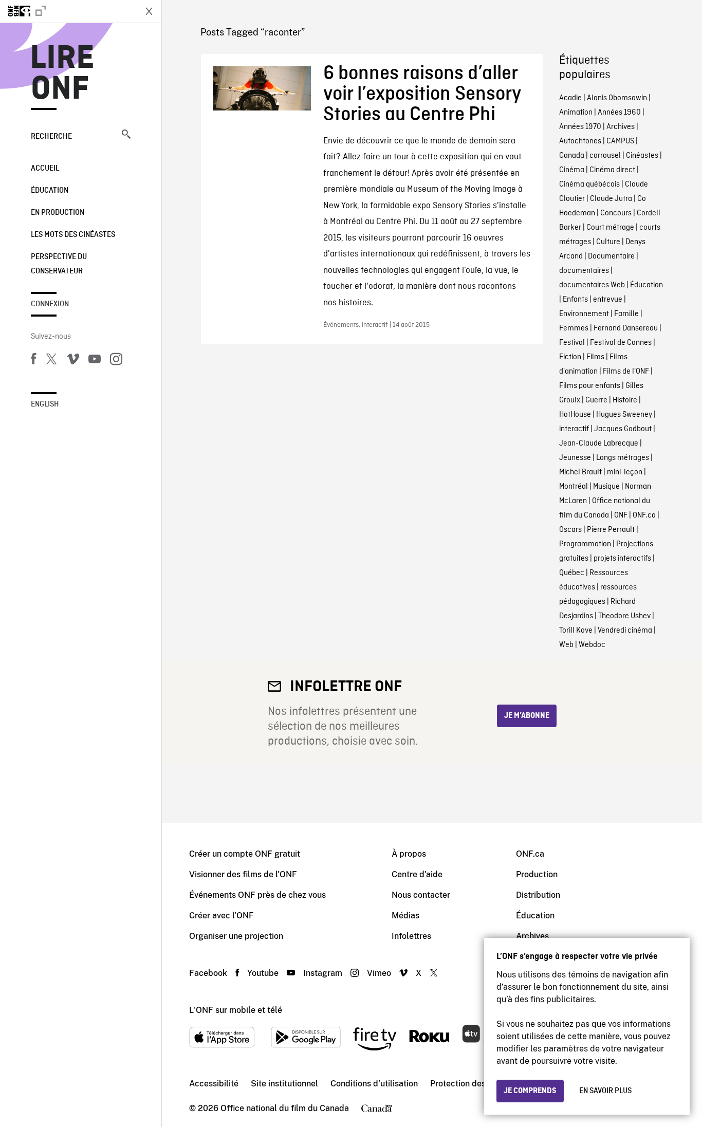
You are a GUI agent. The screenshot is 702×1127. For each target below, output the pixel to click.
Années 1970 (580, 127)
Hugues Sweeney (624, 415)
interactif (574, 429)
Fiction (570, 357)
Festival (572, 343)
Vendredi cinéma (625, 630)
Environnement (584, 314)
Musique (606, 487)
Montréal (573, 487)
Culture (608, 242)
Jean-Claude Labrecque (598, 443)
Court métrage (610, 228)
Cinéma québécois (589, 184)
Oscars (570, 530)
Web (566, 645)
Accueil (45, 168)
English (45, 404)
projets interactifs (622, 558)
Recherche (51, 137)
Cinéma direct (612, 170)
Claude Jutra (611, 199)
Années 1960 (619, 112)
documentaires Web (592, 285)
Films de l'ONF (626, 371)
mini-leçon (624, 472)
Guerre (596, 400)
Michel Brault (580, 472)
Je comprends (530, 1091)
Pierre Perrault (611, 530)
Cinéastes (642, 156)
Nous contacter (421, 895)
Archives (620, 127)
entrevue (607, 299)
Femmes (573, 328)
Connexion (50, 304)
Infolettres (411, 936)
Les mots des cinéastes (73, 235)
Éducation (49, 191)
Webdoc (592, 645)
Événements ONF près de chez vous (257, 895)
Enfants (575, 299)
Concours (616, 213)
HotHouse (575, 415)
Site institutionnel (284, 1083)
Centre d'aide (417, 874)
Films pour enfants (589, 386)
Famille (626, 314)
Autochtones (580, 141)
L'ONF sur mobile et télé (235, 1010)
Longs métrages (622, 458)
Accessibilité (213, 1083)
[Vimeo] (73, 361)
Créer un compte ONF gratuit (244, 854)
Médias (405, 915)
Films (595, 357)
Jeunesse (575, 458)
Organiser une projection (236, 936)
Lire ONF (62, 74)
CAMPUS (620, 141)
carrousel (605, 156)
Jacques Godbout (623, 429)
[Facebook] (33, 361)
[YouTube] (94, 361)
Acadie (570, 98)
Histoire (625, 400)
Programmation (585, 544)
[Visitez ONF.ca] (68, 11)
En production (57, 213)
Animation (576, 112)
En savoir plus (605, 1091)
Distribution (538, 895)
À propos (409, 854)
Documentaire (611, 256)
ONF (620, 515)
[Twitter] (51, 361)
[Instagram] (116, 361)
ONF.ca (644, 515)
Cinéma (571, 170)
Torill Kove (576, 630)
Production (537, 874)
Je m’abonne (526, 716)
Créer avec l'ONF (221, 915)
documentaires (584, 271)
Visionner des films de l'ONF (243, 874)
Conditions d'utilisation (374, 1083)
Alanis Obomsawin (617, 98)
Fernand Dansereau (626, 328)
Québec (571, 573)
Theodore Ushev (624, 616)
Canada (571, 156)
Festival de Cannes (621, 343)
